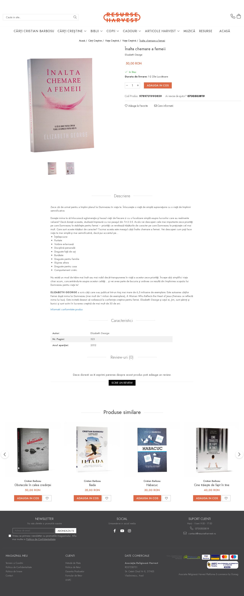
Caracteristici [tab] (122, 320)
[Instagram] (129, 531)
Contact (9, 575)
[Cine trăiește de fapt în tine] (212, 449)
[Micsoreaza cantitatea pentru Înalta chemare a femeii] (127, 85)
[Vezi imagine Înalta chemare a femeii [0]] (52, 168)
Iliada (92, 485)
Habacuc (152, 485)
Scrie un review (122, 383)
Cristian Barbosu (32, 481)
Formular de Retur (73, 575)
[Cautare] (75, 17)
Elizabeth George (133, 54)
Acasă (224, 31)
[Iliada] (92, 449)
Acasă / (83, 40)
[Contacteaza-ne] (233, 16)
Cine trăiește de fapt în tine (211, 485)
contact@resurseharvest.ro (202, 533)
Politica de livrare (14, 571)
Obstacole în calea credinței (32, 485)
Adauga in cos (158, 85)
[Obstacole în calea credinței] (33, 449)
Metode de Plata (73, 563)
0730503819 (201, 528)
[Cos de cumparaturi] (239, 16)
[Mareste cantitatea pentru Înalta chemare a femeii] (138, 85)
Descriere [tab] (122, 196)
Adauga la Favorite (138, 106)
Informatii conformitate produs (67, 309)
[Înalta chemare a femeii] (61, 102)
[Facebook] (114, 531)
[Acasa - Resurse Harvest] (122, 17)
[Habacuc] (152, 449)
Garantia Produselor (74, 571)
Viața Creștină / (113, 40)
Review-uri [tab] (121, 357)
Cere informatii (165, 106)
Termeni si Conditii (14, 563)
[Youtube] (122, 531)
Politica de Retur (73, 567)
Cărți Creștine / (96, 40)
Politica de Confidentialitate (40, 539)
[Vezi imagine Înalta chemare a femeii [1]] (70, 168)
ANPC (68, 580)
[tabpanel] (61, 102)
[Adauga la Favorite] (47, 498)
